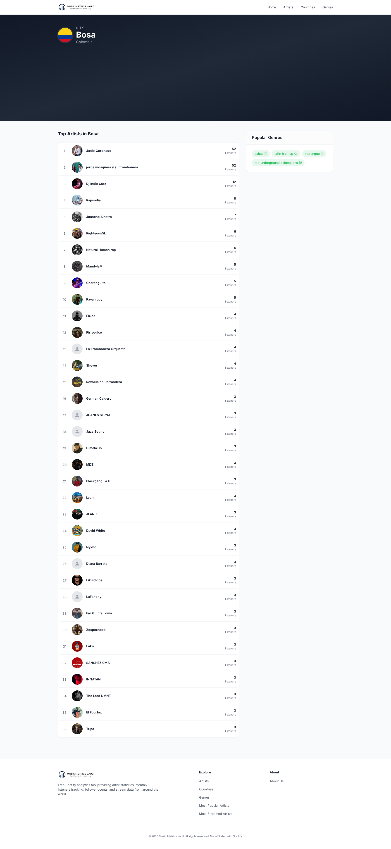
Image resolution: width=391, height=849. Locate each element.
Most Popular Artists (214, 805)
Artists (288, 7)
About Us (277, 781)
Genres (327, 7)
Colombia (84, 42)
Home (271, 7)
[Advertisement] (195, 89)
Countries (308, 7)
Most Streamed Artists (215, 814)
